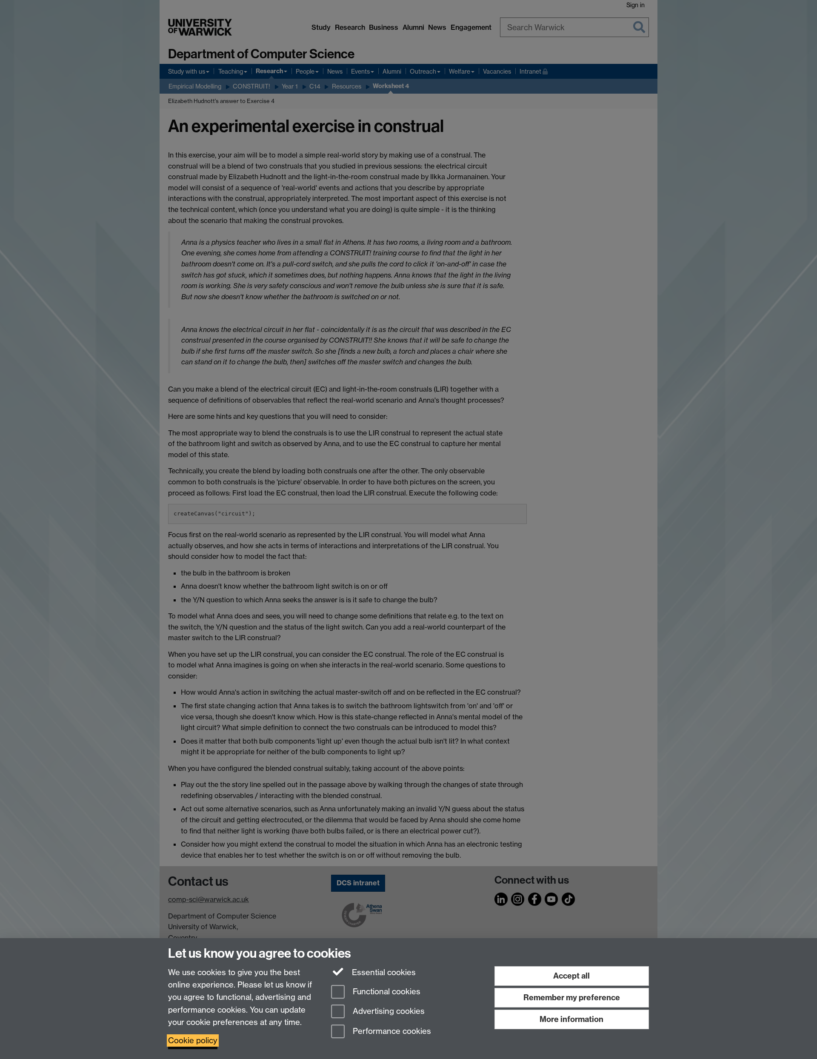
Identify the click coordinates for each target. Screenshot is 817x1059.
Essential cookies (383, 972)
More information (571, 1019)
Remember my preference (571, 997)
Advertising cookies (388, 1011)
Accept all (571, 976)
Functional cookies (385, 991)
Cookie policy (192, 1040)
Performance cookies (391, 1031)
